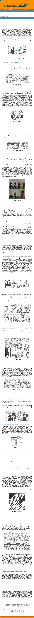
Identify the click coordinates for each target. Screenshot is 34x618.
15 (14, 154)
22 (4, 211)
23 (25, 215)
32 (24, 370)
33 (7, 373)
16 (20, 159)
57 (21, 611)
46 (19, 523)
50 (5, 577)
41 (22, 478)
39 (7, 469)
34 (4, 427)
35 (27, 429)
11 (24, 128)
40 (12, 477)
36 (9, 431)
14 (5, 137)
